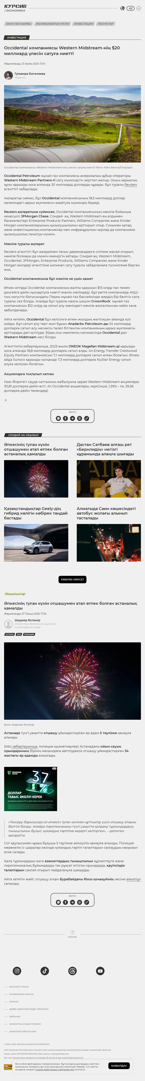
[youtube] (100, 971)
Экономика (15, 10)
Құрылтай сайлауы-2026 (22, 1032)
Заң (19, 634)
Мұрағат (14, 1002)
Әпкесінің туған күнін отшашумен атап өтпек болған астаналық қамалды (36, 449)
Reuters (130, 185)
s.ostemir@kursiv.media (27, 627)
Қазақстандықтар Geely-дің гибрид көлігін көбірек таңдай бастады (36, 513)
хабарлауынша (24, 746)
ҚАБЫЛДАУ (119, 1065)
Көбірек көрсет (72, 579)
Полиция (29, 634)
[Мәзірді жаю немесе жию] (138, 8)
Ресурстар (106, 23)
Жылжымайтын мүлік (52, 23)
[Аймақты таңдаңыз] (122, 8)
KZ (130, 8)
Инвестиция (83, 23)
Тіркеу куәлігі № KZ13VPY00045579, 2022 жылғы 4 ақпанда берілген (36, 1054)
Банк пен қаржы (18, 23)
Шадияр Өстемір (27, 620)
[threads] (72, 971)
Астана (10, 634)
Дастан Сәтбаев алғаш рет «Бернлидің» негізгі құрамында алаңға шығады (105, 449)
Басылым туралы (19, 987)
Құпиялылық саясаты (21, 994)
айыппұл (133, 879)
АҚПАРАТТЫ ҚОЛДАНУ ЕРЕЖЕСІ (25, 1024)
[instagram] (17, 971)
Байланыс (15, 1017)
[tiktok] (44, 971)
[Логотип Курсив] (15, 6)
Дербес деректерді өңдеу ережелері (28, 1009)
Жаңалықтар (15, 594)
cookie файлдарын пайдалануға (55, 1069)
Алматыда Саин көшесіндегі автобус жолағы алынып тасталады (106, 513)
